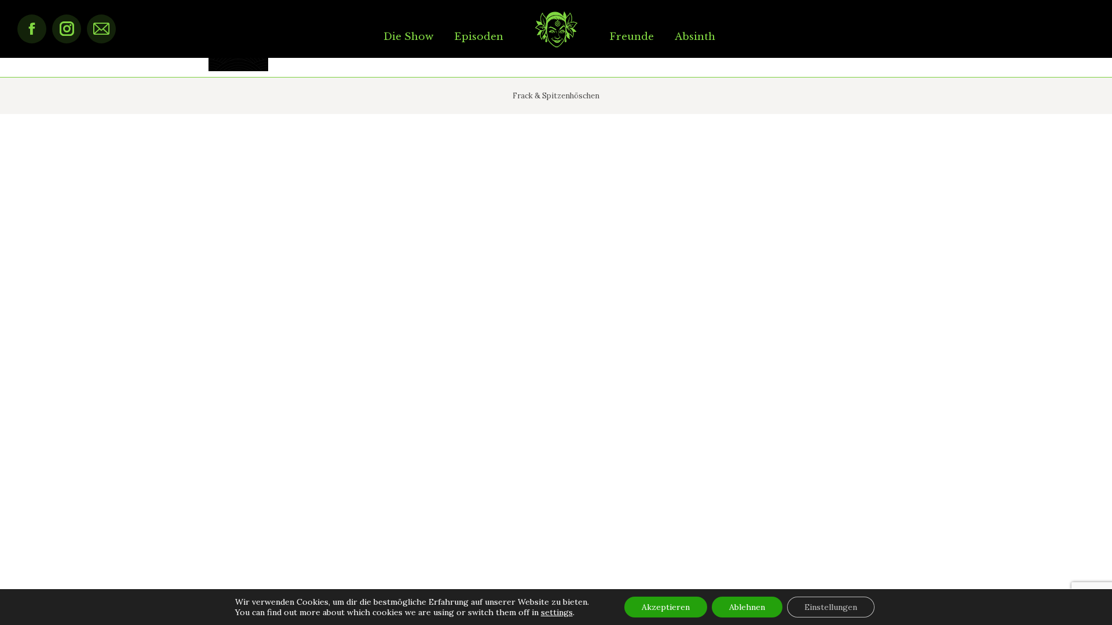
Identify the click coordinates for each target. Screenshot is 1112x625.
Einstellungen (830, 607)
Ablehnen (747, 607)
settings (557, 612)
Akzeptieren (666, 607)
